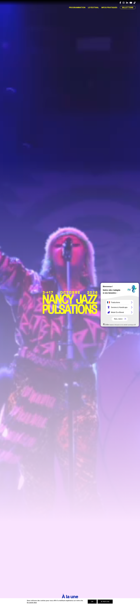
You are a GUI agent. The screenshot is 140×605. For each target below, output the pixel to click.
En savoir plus (32, 603)
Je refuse (105, 601)
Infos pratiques (109, 7)
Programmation (77, 7)
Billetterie (127, 7)
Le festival (93, 7)
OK (92, 601)
